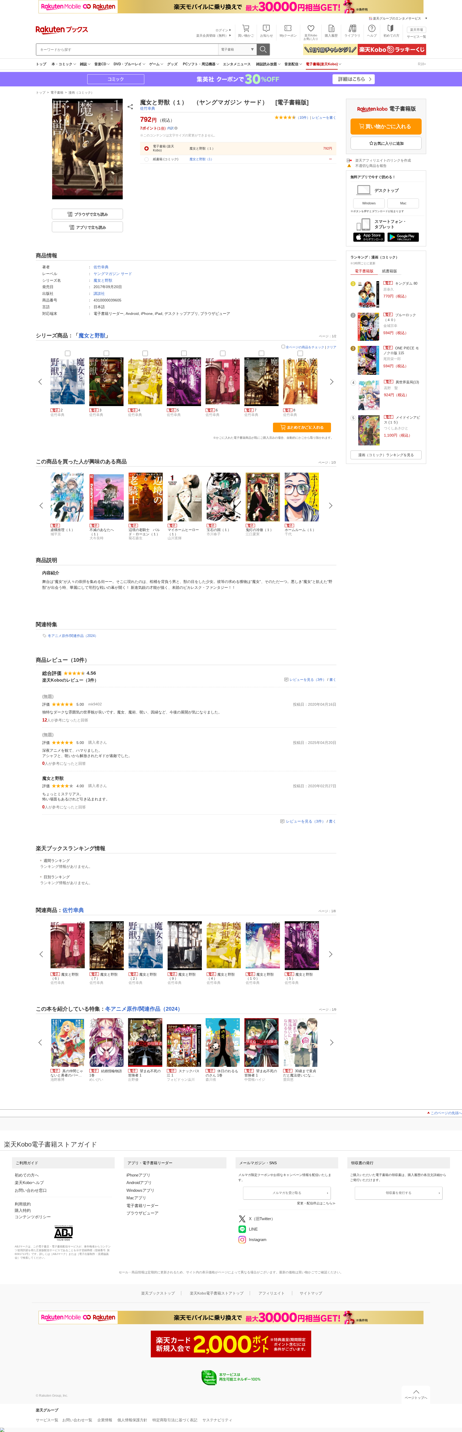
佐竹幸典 (147, 108)
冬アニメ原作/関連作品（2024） (73, 636)
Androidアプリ (139, 1182)
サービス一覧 (416, 37)
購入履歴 (331, 35)
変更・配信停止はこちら (314, 1203)
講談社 (99, 293)
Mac (403, 203)
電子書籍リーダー (142, 1205)
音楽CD (100, 64)
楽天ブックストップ (158, 1293)
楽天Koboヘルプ (29, 1182)
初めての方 (391, 35)
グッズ (172, 64)
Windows (369, 203)
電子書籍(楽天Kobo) (322, 64)
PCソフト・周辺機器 (199, 64)
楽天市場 (416, 30)
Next (331, 506)
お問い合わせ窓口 (31, 1190)
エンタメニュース (237, 64)
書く (332, 680)
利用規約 (23, 1204)
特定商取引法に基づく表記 (174, 1420)
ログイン (221, 30)
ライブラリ (352, 35)
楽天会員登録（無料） (212, 35)
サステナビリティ (217, 1420)
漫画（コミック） (81, 92)
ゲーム (154, 64)
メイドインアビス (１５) (402, 419)
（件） (303, 118)
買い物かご (246, 35)
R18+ (422, 64)
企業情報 (104, 1420)
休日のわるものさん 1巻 (222, 1073)
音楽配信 (291, 64)
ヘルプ (372, 35)
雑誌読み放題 (266, 64)
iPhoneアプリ (138, 1175)
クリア (331, 347)
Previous (41, 506)
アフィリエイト (272, 1293)
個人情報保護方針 (132, 1420)
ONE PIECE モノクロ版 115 (401, 350)
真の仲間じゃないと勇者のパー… (67, 1073)
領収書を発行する (398, 1193)
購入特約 (23, 1210)
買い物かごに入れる (388, 126)
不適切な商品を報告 (371, 166)
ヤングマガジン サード (113, 274)
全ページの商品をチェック (305, 347)
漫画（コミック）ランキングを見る (386, 455)
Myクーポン (288, 35)
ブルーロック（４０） (399, 317)
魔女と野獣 (103, 280)
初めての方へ (27, 1175)
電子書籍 (57, 92)
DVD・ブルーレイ (128, 64)
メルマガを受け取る (286, 1193)
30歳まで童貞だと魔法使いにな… (299, 1073)
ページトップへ (416, 1398)
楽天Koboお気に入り (310, 37)
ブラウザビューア (142, 1213)
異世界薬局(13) (407, 382)
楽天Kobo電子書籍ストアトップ (217, 1293)
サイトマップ (311, 1293)
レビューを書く (324, 118)
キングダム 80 (405, 283)
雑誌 (83, 64)
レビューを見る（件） (308, 680)
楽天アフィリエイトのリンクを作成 (383, 160)
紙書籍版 (389, 271)
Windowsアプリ (140, 1190)
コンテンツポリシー (33, 1217)
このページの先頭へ (446, 1113)
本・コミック (62, 64)
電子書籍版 (364, 271)
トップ (41, 64)
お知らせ (266, 35)
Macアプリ (136, 1198)
